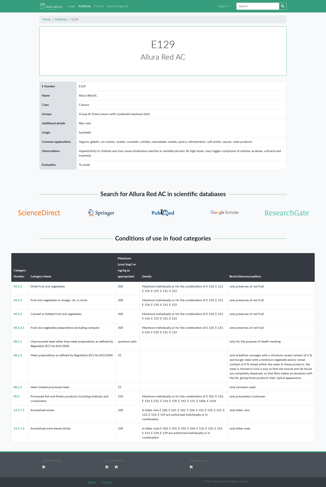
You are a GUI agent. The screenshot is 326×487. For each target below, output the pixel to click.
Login (71, 6)
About (92, 482)
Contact (106, 482)
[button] (224, 6)
